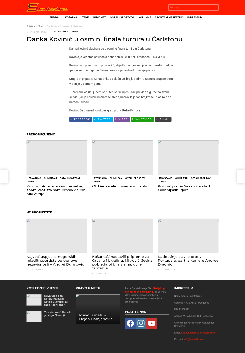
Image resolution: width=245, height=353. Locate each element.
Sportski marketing (169, 17)
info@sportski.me (193, 339)
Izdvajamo (34, 178)
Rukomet (99, 17)
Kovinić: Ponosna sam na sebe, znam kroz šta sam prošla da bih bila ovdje (56, 190)
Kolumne (144, 17)
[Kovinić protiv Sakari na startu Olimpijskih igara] (188, 157)
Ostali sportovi (122, 17)
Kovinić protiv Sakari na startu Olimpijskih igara (185, 188)
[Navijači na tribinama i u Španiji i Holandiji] (4, 176)
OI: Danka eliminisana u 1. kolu (119, 186)
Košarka (71, 17)
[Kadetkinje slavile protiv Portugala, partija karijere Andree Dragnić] (188, 236)
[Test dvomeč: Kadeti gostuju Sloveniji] (34, 316)
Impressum (194, 17)
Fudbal (55, 17)
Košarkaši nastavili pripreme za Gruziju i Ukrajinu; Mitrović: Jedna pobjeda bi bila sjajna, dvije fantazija (122, 262)
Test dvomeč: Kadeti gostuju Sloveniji (57, 314)
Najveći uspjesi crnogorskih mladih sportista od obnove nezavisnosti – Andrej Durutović (55, 260)
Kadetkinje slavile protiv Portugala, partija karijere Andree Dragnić (188, 260)
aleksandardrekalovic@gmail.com (199, 332)
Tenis (86, 17)
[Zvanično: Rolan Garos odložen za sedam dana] (241, 176)
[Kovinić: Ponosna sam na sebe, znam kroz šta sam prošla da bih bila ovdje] (56, 157)
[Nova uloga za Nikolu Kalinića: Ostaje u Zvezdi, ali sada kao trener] (34, 300)
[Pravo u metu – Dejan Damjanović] (98, 309)
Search (215, 7)
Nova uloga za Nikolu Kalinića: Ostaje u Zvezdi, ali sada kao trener (56, 300)
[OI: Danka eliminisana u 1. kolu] (122, 157)
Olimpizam (50, 178)
